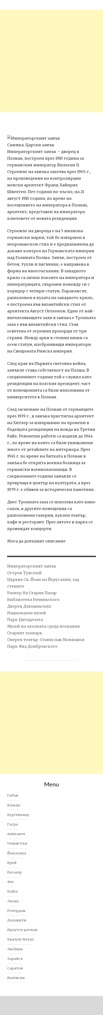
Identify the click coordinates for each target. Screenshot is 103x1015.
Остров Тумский (24, 572)
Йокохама (16, 853)
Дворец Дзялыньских (29, 606)
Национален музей (26, 612)
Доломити (16, 920)
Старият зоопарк (24, 633)
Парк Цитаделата (25, 619)
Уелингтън (17, 843)
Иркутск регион (22, 930)
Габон (12, 795)
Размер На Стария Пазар (32, 592)
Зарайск (15, 959)
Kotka (12, 891)
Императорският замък (31, 566)
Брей (12, 863)
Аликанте (16, 834)
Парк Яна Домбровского (32, 646)
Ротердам (16, 911)
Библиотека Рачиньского (33, 599)
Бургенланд (18, 815)
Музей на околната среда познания (43, 626)
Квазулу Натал (20, 939)
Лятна (13, 901)
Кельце (13, 805)
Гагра (12, 824)
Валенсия (16, 978)
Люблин (15, 949)
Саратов (15, 968)
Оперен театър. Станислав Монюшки (46, 639)
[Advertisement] (51, 61)
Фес (10, 882)
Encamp (14, 872)
